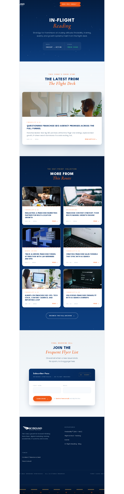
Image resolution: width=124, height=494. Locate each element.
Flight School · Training (73, 436)
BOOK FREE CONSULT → (70, 4)
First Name (37, 385)
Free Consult (26, 461)
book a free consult (62, 399)
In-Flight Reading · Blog (73, 444)
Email (65, 385)
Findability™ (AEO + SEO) (73, 432)
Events (67, 440)
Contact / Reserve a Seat (31, 457)
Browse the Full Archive (62, 315)
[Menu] (117, 4)
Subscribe (42, 399)
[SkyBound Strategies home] (15, 4)
